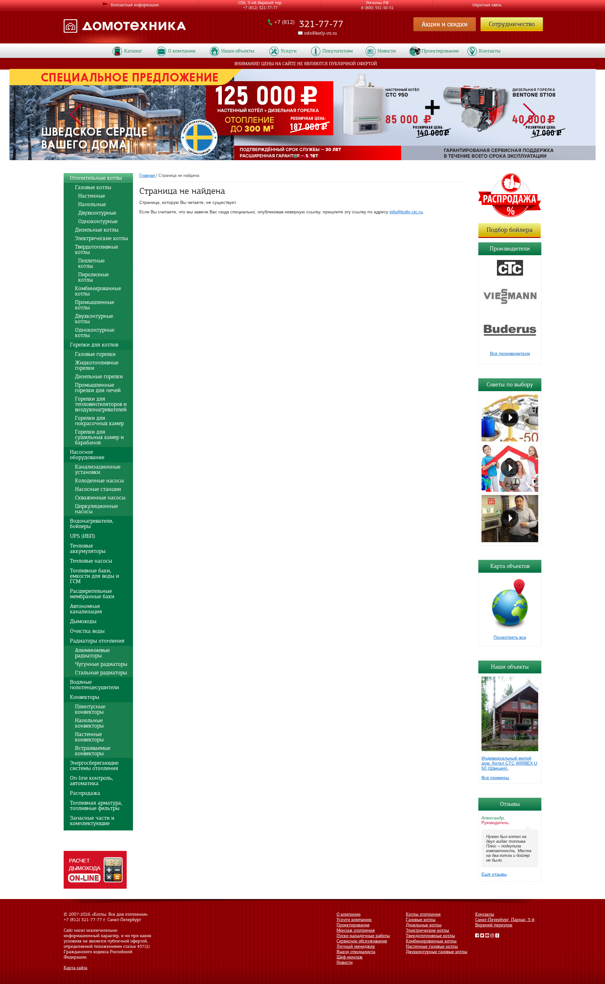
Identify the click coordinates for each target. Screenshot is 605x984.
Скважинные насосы (100, 497)
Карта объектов (510, 566)
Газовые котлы (93, 187)
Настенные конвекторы (89, 737)
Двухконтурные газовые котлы (436, 951)
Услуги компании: (354, 919)
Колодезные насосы (99, 480)
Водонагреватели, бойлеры (91, 523)
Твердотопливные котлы (96, 250)
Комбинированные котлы (98, 291)
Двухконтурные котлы (94, 319)
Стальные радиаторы (101, 672)
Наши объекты (510, 666)
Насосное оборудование (87, 454)
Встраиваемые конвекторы (92, 751)
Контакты (489, 51)
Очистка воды (87, 631)
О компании (181, 51)
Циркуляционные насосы (96, 509)
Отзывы (510, 804)
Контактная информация (134, 5)
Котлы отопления (423, 914)
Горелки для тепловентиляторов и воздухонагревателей (101, 404)
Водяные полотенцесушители (94, 684)
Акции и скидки (445, 24)
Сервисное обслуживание (362, 941)
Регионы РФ (377, 4)
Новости (386, 51)
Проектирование (440, 51)
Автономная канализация (86, 609)
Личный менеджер (356, 946)
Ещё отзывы (494, 874)
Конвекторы (84, 697)
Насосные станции (98, 489)
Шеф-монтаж (350, 957)
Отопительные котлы (96, 178)
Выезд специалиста (356, 951)
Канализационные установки (97, 469)
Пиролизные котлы (92, 277)
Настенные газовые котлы (432, 946)
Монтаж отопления (356, 930)
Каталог (133, 51)
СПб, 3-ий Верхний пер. (260, 4)
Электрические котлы (101, 238)
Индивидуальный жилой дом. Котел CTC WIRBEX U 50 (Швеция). (509, 763)
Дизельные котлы (96, 230)
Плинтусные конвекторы (90, 709)
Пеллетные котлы (90, 263)
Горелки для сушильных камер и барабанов (99, 437)
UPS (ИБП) (82, 536)
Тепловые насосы (91, 561)
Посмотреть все (509, 637)
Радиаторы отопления (97, 641)
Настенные (90, 196)
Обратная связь (487, 5)
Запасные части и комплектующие (92, 820)
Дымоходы (83, 621)
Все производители (510, 353)
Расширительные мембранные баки (92, 593)
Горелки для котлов (94, 344)
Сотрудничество (512, 24)
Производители (510, 248)
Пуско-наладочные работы (363, 935)
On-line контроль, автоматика (91, 780)
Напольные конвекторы (89, 723)
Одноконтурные (96, 221)
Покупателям (337, 51)
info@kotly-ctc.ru (406, 211)
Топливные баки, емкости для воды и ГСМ (94, 576)
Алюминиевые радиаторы (92, 653)
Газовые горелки (95, 354)
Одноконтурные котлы (94, 333)
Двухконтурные (95, 213)
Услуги (289, 51)
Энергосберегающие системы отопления (94, 765)
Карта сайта (75, 967)
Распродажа (85, 793)
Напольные (90, 204)
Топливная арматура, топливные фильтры (96, 805)
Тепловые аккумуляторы (88, 548)
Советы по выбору (510, 384)
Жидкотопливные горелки (96, 365)
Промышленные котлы (94, 305)
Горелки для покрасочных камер (99, 421)
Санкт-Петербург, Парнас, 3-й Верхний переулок (504, 922)
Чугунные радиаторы (101, 664)
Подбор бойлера (510, 230)
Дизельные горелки (99, 376)
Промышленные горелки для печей (98, 388)
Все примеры (495, 777)
